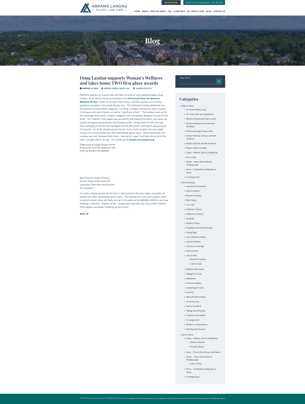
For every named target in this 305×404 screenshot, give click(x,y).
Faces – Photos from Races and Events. (203, 352)
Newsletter (191, 278)
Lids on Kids (191, 255)
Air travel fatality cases (196, 109)
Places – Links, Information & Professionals (199, 163)
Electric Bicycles (198, 342)
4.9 (166, 2)
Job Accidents (192, 251)
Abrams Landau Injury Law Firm (95, 398)
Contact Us (219, 11)
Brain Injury (191, 200)
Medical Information (195, 269)
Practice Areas (158, 11)
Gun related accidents (196, 237)
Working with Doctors (196, 329)
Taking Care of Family (195, 310)
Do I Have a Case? (195, 11)
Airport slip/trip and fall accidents (201, 143)
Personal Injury (188, 182)
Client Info (179, 11)
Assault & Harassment (196, 186)
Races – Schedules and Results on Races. (201, 171)
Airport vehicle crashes (196, 148)
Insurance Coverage (195, 246)
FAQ (170, 11)
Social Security (192, 301)
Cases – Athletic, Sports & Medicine (202, 152)
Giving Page (191, 232)
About (145, 11)
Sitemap (122, 398)
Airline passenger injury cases (199, 131)
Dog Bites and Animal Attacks (199, 227)
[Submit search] (219, 81)
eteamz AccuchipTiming (141, 139)
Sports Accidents (193, 306)
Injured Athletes (144, 88)
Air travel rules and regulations (200, 114)
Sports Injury (187, 334)
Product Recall (197, 346)
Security (189, 292)
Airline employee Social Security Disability (200, 125)
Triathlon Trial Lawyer (196, 315)
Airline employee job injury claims (201, 118)
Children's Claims (194, 209)
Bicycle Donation (198, 259)
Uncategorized (192, 177)
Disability (190, 218)
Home (137, 11)
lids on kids (191, 157)
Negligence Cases (194, 274)
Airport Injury (188, 105)
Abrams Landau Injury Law (116, 88)
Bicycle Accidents (193, 195)
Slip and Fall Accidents (196, 297)
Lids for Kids (196, 264)
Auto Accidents (193, 191)
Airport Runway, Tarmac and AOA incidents (201, 137)
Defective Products (194, 214)
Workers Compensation (197, 324)
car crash (190, 204)
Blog (208, 11)
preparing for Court (195, 287)
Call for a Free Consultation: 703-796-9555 (204, 2)
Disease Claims (193, 223)
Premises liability (193, 283)
